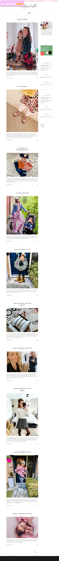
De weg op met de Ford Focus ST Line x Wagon (46, 100)
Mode (22, 146)
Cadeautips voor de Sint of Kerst (45, 99)
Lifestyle (21, 450)
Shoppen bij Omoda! (22, 19)
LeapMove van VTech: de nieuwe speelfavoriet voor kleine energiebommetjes (46, 65)
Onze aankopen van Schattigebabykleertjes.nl (22, 149)
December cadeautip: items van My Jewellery (22, 389)
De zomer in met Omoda (22, 193)
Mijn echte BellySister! (43, 70)
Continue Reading (9, 78)
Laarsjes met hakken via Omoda (22, 249)
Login (41, 123)
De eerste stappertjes (22, 86)
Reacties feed (42, 125)
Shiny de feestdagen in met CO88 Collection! (22, 304)
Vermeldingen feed (43, 124)
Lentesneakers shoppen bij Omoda (22, 452)
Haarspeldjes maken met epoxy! (44, 69)
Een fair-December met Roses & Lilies (22, 348)
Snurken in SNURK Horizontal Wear (22, 514)
